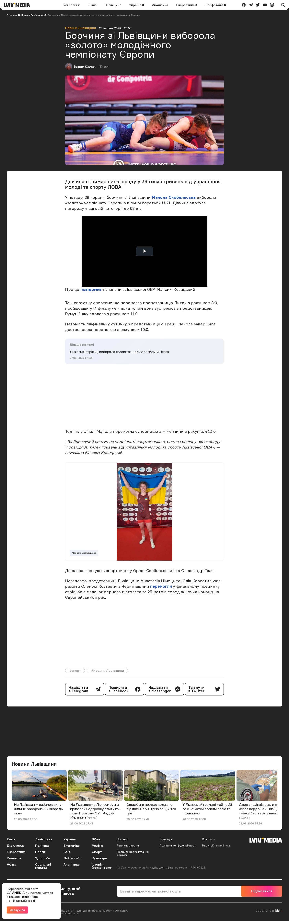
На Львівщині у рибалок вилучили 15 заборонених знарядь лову (38, 808)
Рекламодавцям (128, 845)
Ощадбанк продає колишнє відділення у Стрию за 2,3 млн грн (151, 808)
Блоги (40, 852)
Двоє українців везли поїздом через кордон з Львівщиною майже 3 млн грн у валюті (263, 808)
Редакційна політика (216, 845)
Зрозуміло (17, 910)
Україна (135, 5)
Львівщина (112, 5)
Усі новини (71, 5)
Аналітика (160, 5)
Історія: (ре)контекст (102, 865)
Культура (99, 858)
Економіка (72, 845)
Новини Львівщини (32, 15)
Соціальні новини (43, 865)
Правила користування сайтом (133, 853)
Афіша (11, 864)
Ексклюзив (16, 845)
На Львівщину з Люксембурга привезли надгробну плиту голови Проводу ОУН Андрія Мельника (95, 810)
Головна (12, 15)
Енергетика (185, 5)
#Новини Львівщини (107, 670)
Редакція (166, 839)
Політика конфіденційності (178, 845)
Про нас (122, 839)
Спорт (97, 852)
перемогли (161, 586)
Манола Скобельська (174, 197)
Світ (67, 852)
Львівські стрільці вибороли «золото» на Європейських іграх (119, 351)
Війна (96, 839)
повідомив (91, 289)
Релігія (97, 845)
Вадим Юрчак (85, 66)
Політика (42, 845)
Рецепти (14, 858)
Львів (92, 5)
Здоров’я (42, 858)
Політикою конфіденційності (22, 899)
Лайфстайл (214, 5)
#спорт (75, 670)
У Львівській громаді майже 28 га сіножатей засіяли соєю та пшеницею (207, 808)
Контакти (208, 839)
